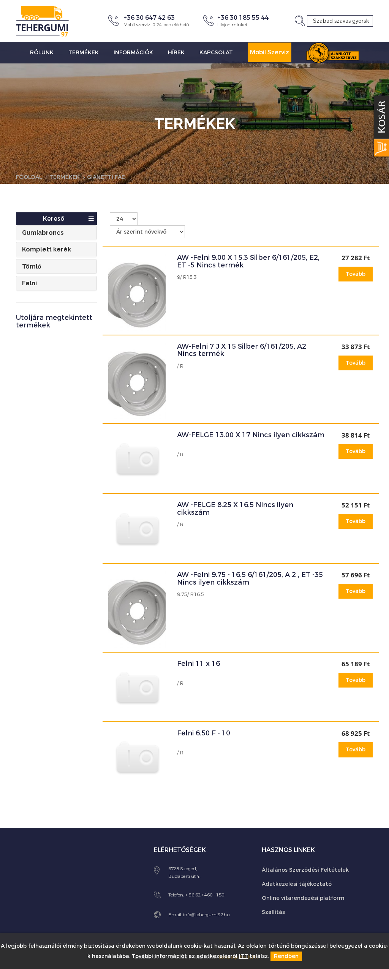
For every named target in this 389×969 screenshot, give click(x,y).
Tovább (355, 274)
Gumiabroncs (43, 232)
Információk (133, 52)
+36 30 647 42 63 (149, 18)
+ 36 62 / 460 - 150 (204, 895)
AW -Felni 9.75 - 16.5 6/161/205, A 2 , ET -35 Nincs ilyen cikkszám (250, 578)
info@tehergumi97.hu (206, 915)
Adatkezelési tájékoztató (297, 884)
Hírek (176, 52)
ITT (243, 956)
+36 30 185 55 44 (243, 18)
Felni (29, 283)
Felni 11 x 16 (198, 663)
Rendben (286, 956)
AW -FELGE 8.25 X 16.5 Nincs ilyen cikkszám (235, 508)
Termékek (83, 52)
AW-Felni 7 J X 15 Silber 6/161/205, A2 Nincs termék (241, 350)
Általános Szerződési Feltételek (305, 870)
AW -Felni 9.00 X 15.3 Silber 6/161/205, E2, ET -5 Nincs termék (248, 261)
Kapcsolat (216, 52)
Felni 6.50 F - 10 (203, 733)
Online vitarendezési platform (303, 898)
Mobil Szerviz (269, 52)
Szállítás (273, 912)
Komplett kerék (46, 249)
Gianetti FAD (106, 177)
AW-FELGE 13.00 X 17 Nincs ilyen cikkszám (250, 434)
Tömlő (31, 266)
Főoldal (29, 177)
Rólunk (42, 52)
